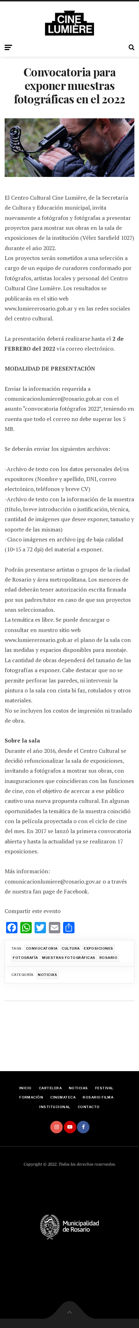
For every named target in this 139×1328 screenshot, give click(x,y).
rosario (108, 958)
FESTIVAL (104, 1088)
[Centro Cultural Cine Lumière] (69, 23)
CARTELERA (50, 1088)
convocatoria (42, 948)
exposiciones (98, 948)
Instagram (56, 1127)
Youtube (70, 1127)
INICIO (25, 1088)
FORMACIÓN (31, 1097)
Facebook (83, 1127)
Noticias (47, 975)
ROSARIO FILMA (98, 1097)
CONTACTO (89, 1107)
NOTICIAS (78, 1088)
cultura (70, 948)
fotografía (25, 958)
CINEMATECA (63, 1097)
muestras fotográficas (68, 958)
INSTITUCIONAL (54, 1107)
